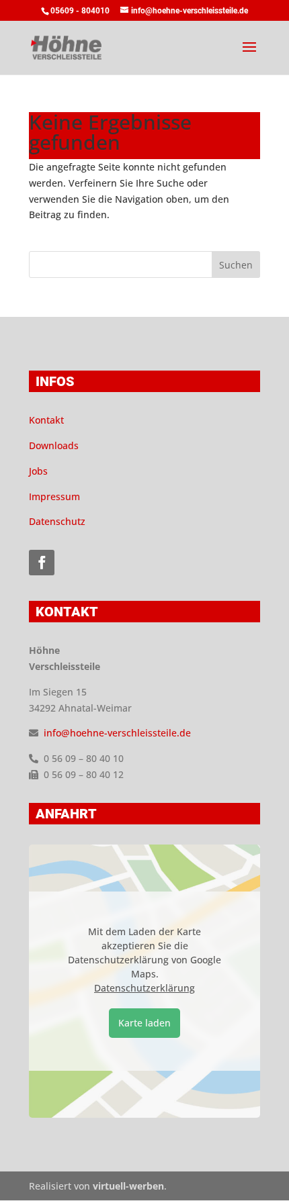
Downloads (54, 445)
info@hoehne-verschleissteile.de (117, 732)
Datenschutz (57, 521)
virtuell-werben (128, 1186)
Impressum (54, 496)
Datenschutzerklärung (144, 987)
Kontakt (46, 420)
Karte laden (144, 1022)
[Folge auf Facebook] (41, 562)
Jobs (38, 471)
